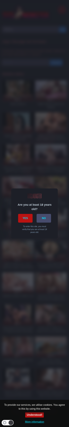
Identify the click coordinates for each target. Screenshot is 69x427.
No (44, 218)
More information (34, 421)
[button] (8, 422)
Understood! (34, 414)
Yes (25, 218)
